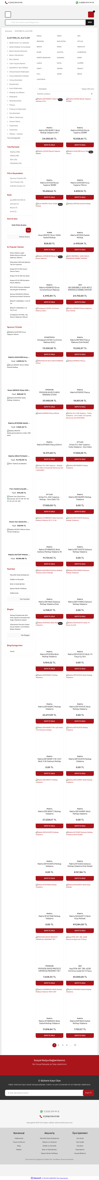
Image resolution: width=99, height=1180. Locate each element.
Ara (28, 230)
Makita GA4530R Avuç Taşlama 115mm (80, 184)
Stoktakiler (43, 89)
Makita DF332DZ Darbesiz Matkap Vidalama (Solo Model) (80, 865)
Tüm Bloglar (25, 635)
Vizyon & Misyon (19, 1142)
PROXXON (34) (16, 163)
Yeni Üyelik (80, 1142)
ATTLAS (80, 442)
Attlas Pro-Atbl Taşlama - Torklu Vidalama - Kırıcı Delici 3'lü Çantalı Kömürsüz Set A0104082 (80, 446)
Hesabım (80, 1146)
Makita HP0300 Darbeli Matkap (80, 236)
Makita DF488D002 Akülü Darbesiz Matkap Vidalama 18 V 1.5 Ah (49, 551)
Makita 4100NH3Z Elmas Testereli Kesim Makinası (49, 288)
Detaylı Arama (24, 237)
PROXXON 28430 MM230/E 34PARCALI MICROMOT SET (49, 970)
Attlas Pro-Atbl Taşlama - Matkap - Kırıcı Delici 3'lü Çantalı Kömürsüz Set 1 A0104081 (49, 498)
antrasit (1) (14, 204)
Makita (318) (15, 152)
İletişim (19, 1149)
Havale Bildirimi (80, 1153)
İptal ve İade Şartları (49, 1149)
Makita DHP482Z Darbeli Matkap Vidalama (80, 1022)
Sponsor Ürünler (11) (18, 178)
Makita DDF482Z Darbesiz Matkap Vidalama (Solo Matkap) (49, 603)
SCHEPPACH (49, 337)
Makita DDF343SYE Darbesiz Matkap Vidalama (80, 551)
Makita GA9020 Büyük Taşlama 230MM (80, 131)
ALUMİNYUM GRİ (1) (17, 200)
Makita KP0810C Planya (80, 392)
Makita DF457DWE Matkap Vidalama (49, 917)
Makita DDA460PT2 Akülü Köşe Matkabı (80, 917)
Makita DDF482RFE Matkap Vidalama (80, 498)
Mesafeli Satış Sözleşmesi (49, 1138)
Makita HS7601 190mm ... (19, 555)
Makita (49, 128)
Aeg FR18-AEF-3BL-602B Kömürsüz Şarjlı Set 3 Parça (80, 970)
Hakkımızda (19, 1138)
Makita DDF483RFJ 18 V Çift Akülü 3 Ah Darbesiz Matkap (49, 760)
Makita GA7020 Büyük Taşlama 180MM (49, 184)
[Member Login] (8, 14)
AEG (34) (13, 160)
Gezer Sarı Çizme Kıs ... (19, 522)
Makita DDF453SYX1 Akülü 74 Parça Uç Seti (80, 655)
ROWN (49, 233)
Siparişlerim (80, 1149)
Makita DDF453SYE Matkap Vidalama (80, 760)
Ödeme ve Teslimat (49, 1142)
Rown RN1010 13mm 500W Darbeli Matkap (49, 236)
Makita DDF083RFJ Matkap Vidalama (49, 708)
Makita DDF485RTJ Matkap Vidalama (49, 812)
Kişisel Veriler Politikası (49, 1153)
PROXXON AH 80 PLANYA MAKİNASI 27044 (49, 393)
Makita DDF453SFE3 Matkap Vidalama (49, 865)
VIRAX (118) (14, 156)
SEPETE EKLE (49, 145)
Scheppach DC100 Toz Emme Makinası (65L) (49, 341)
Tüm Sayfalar (24, 599)
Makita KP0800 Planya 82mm (49, 445)
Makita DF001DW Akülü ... (19, 423)
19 (75, 1045)
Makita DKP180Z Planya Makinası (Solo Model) (80, 341)
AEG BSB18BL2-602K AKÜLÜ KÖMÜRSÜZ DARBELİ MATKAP (80, 288)
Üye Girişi (80, 1138)
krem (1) (13, 211)
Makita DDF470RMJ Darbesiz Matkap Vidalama (80, 603)
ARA (90, 22)
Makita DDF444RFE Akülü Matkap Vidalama (80, 812)
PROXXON (49, 390)
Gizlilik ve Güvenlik (49, 1146)
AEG (80, 285)
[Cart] (91, 14)
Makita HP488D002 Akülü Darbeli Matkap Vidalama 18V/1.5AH (49, 1022)
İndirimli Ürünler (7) (17, 186)
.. (70, 1045)
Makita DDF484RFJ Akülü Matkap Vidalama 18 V (49, 131)
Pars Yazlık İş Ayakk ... (19, 489)
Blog (19, 1146)
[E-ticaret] (49, 1178)
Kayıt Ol (88, 1093)
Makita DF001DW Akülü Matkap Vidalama (49, 655)
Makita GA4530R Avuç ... (19, 357)
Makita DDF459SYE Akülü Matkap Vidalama (79, 708)
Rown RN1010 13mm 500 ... (19, 390)
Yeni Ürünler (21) (16, 182)
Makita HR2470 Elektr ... (19, 456)
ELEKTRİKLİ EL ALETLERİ (23, 31)
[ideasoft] (36, 1178)
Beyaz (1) (13, 208)
